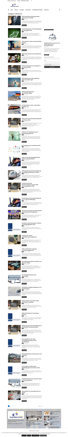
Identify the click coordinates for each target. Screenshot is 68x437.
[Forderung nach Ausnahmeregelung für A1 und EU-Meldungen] (14, 202)
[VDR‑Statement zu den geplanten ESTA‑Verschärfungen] (14, 82)
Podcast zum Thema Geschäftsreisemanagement (29, 236)
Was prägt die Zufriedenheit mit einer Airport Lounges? (54, 427)
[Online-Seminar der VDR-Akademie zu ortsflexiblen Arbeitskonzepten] (14, 329)
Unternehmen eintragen (25, 0)
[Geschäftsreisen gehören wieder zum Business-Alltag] (14, 265)
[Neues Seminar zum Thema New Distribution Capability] (14, 304)
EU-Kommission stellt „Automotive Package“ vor (31, 105)
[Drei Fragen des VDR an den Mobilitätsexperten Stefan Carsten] (14, 370)
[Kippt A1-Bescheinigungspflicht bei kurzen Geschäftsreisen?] (14, 161)
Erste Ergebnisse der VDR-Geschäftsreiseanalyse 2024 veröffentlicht (29, 340)
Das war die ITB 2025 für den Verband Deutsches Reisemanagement (32, 211)
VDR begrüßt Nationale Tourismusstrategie (28, 92)
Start (8, 12)
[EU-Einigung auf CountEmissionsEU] (14, 149)
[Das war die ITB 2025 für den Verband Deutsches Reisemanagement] (14, 214)
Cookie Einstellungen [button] (35, 435)
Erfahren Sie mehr (43, 435)
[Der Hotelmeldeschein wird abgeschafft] (14, 279)
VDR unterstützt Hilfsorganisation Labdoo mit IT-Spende (31, 17)
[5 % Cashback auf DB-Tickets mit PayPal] (46, 423)
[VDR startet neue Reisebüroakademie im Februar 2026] (14, 122)
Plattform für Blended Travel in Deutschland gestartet (30, 132)
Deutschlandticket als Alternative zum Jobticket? (32, 354)
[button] (59, 10)
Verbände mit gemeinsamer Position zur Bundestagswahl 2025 (31, 223)
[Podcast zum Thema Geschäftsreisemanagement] (14, 239)
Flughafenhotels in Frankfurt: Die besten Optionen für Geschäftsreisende (52, 44)
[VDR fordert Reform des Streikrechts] (14, 58)
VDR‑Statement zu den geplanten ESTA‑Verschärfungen (30, 79)
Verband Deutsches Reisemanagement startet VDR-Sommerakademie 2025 (30, 185)
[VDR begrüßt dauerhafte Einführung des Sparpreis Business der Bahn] (14, 175)
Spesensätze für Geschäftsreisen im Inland (31, 391)
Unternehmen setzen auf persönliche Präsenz (31, 42)
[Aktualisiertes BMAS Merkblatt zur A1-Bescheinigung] (14, 291)
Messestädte (28, 9)
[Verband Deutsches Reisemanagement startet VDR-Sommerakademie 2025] (14, 187)
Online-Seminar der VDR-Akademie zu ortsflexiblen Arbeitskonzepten (32, 326)
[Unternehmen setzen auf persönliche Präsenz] (14, 45)
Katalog (16, 9)
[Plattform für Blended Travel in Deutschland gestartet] (14, 136)
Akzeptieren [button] (24, 435)
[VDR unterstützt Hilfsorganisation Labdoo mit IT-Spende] (14, 20)
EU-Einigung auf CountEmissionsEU (31, 145)
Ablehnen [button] (29, 435)
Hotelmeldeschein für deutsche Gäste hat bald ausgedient (32, 379)
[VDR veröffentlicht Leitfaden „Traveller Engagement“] (14, 253)
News (12, 9)
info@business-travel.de (18, 423)
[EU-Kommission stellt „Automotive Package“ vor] (14, 109)
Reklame (18, 0)
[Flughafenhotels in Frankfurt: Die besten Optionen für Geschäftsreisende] (52, 36)
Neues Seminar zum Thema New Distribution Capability (30, 301)
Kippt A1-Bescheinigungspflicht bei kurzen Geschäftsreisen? (31, 158)
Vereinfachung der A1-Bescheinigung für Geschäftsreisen (31, 29)
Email (45, 60)
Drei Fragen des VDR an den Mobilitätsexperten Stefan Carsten (31, 367)
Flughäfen (21, 9)
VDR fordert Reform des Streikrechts (31, 54)
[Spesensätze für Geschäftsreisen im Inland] (14, 395)
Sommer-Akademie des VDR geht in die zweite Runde (31, 66)
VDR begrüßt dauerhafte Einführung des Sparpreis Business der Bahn (31, 171)
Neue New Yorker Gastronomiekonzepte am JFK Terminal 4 (33, 424)
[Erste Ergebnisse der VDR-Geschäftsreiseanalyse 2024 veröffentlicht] (14, 343)
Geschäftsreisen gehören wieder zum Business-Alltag (31, 262)
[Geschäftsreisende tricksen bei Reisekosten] (46, 418)
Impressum (46, 9)
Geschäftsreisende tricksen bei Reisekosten (54, 417)
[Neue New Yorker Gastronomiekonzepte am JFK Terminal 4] (34, 416)
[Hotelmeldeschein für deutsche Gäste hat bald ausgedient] (14, 383)
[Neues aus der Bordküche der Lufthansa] (46, 413)
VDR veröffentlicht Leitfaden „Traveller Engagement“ (29, 249)
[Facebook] (31, 1)
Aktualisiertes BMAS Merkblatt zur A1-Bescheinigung (32, 288)
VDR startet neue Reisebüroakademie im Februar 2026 (32, 119)
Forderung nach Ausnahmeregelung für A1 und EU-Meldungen (31, 198)
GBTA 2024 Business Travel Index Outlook (30, 313)
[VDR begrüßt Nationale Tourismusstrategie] (14, 96)
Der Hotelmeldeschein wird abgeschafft (29, 275)
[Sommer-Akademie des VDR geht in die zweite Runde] (14, 70)
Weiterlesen (24, 25)
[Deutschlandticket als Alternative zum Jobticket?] (14, 358)
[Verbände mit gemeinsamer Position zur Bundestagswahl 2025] (14, 227)
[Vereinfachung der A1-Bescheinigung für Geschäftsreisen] (14, 33)
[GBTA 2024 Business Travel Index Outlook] (14, 317)
